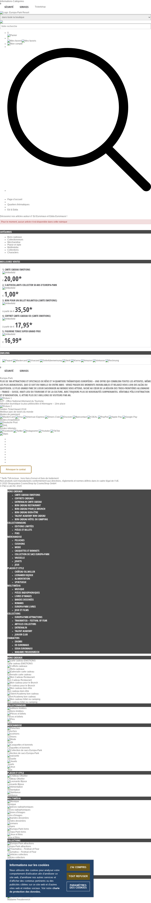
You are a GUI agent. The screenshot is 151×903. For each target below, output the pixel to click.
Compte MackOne (16, 459)
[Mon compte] (15, 43)
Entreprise (12, 441)
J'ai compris (78, 867)
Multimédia (12, 247)
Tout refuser (78, 876)
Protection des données (19, 449)
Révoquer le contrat (16, 469)
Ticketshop (40, 7)
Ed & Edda (12, 209)
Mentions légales (15, 454)
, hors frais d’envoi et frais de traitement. (39, 478)
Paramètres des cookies (19, 439)
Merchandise (13, 242)
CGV (9, 446)
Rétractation (13, 452)
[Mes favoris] (21, 41)
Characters (12, 252)
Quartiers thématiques (18, 204)
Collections (13, 250)
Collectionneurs (15, 239)
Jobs (9, 444)
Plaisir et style (14, 244)
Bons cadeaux (14, 237)
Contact (11, 457)
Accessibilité (13, 462)
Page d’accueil (14, 199)
